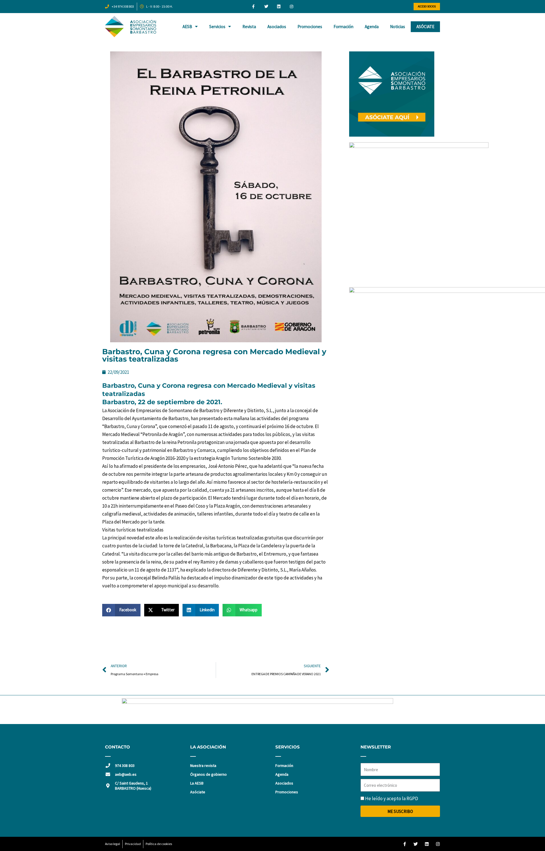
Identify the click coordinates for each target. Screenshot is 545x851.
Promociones (309, 26)
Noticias (397, 26)
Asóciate (425, 26)
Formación (343, 26)
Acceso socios (427, 6)
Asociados (276, 26)
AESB (187, 26)
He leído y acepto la (391, 798)
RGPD (412, 798)
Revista (249, 26)
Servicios (217, 26)
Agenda (372, 26)
